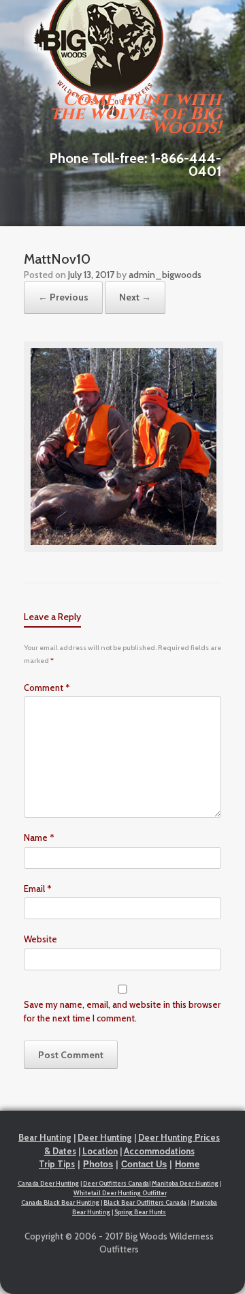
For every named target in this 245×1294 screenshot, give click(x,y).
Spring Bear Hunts (140, 1212)
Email (38, 888)
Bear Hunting (44, 1137)
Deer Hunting (105, 1137)
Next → (135, 297)
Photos (98, 1164)
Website (40, 939)
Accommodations (159, 1150)
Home (187, 1164)
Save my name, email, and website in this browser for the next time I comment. (122, 1011)
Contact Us (144, 1164)
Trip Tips (57, 1163)
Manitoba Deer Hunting (185, 1183)
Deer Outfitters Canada (116, 1183)
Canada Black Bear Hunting (60, 1202)
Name (39, 837)
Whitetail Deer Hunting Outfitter (120, 1193)
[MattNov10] (123, 548)
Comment (47, 687)
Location (100, 1150)
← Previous (63, 297)
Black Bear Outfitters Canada (144, 1202)
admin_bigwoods (165, 274)
